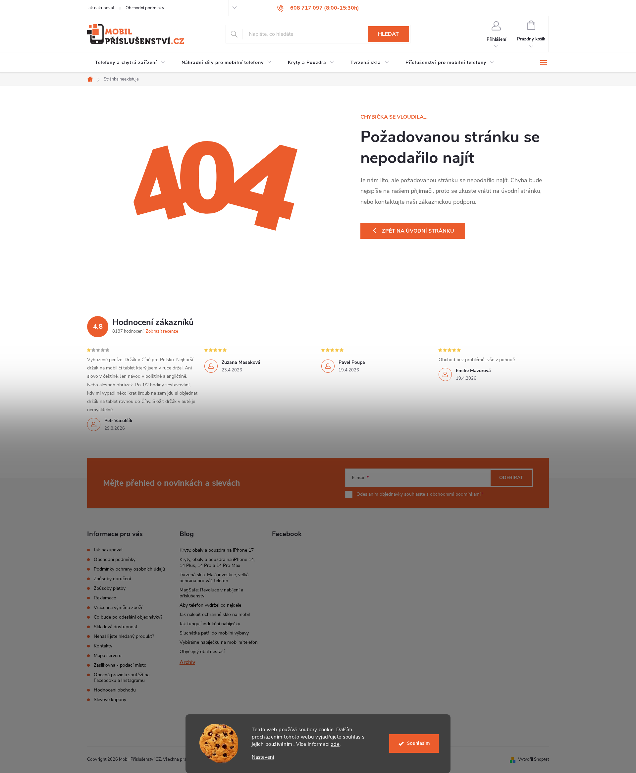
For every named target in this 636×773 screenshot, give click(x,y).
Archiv (187, 662)
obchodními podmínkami (455, 494)
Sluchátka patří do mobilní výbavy (214, 633)
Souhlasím (418, 743)
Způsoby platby (110, 588)
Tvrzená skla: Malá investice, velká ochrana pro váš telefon (214, 578)
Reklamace (105, 598)
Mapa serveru (108, 655)
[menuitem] (130, 62)
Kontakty (103, 646)
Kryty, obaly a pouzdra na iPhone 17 (217, 550)
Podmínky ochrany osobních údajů (129, 569)
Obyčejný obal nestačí (202, 651)
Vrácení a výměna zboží (118, 607)
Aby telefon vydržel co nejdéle (210, 605)
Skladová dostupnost (115, 627)
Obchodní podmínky (145, 8)
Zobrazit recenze (162, 331)
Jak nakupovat (100, 8)
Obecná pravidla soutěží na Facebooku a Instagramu (121, 678)
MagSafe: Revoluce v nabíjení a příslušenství (211, 593)
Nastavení (263, 757)
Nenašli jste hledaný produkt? (124, 636)
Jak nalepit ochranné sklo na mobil (215, 614)
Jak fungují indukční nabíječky (210, 624)
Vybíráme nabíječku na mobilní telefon (219, 642)
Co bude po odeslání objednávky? (128, 617)
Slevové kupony (110, 699)
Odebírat (511, 477)
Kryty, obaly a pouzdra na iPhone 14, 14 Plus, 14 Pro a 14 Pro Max (217, 562)
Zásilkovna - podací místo (120, 665)
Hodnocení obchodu (115, 690)
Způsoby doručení (112, 579)
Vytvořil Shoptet (533, 759)
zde (335, 744)
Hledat (388, 34)
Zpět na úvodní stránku (418, 231)
